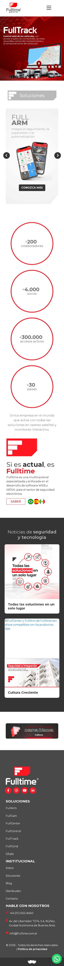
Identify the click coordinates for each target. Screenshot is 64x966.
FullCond (12, 846)
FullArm (11, 808)
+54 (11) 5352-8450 (21, 913)
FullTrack (12, 838)
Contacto (12, 898)
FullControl (13, 831)
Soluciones (13, 875)
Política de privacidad (32, 949)
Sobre (10, 868)
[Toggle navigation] (49, 7)
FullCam (11, 815)
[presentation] (6, 155)
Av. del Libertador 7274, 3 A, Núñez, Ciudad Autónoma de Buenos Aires (32, 923)
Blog (9, 883)
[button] (27, 77)
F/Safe (10, 854)
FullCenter (13, 823)
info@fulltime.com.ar (23, 933)
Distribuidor (13, 891)
